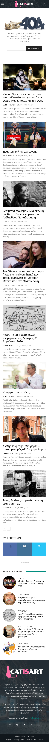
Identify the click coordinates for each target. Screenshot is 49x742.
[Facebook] (10, 724)
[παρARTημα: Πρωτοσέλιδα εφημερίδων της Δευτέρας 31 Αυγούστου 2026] (24, 318)
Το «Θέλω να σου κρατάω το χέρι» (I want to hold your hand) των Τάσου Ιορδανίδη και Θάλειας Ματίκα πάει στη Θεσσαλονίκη (23, 276)
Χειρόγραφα (8, 453)
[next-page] (8, 529)
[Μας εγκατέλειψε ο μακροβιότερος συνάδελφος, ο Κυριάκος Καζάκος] (9, 598)
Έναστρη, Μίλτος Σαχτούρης (20, 151)
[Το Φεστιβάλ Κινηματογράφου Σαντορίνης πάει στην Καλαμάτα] (9, 648)
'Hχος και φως (23, 643)
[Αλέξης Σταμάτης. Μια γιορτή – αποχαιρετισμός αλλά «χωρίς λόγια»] (24, 429)
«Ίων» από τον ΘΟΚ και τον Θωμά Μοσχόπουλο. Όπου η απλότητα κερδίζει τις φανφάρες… (31, 633)
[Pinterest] (31, 724)
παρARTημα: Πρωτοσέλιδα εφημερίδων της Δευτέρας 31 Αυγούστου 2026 (20, 338)
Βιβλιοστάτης (8, 156)
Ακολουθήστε (24, 544)
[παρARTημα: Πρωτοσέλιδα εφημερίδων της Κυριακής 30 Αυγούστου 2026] (9, 615)
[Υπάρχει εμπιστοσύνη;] (24, 375)
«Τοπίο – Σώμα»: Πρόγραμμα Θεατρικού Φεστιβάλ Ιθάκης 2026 (31, 583)
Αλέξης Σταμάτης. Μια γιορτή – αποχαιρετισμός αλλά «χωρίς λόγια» (24, 447)
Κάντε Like (10, 544)
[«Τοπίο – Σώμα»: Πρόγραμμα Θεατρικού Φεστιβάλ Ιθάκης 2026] (9, 582)
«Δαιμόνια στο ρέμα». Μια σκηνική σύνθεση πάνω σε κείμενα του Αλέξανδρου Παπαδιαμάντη (23, 214)
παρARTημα (8, 345)
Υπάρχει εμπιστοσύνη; (16, 392)
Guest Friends (9, 105)
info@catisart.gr (35, 718)
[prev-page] (4, 529)
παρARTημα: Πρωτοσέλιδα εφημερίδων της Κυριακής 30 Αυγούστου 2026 (31, 616)
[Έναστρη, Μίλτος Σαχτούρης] (24, 135)
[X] (39, 724)
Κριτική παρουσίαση (25, 626)
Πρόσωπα (7, 508)
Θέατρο (6, 222)
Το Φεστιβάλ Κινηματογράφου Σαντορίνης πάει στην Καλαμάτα (31, 649)
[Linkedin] (24, 724)
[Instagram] (17, 724)
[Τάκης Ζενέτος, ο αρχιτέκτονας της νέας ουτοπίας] (24, 483)
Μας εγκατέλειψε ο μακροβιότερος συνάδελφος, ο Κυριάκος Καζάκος (31, 600)
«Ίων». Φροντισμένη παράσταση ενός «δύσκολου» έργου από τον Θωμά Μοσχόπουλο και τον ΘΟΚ (23, 97)
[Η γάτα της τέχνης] (24, 4)
